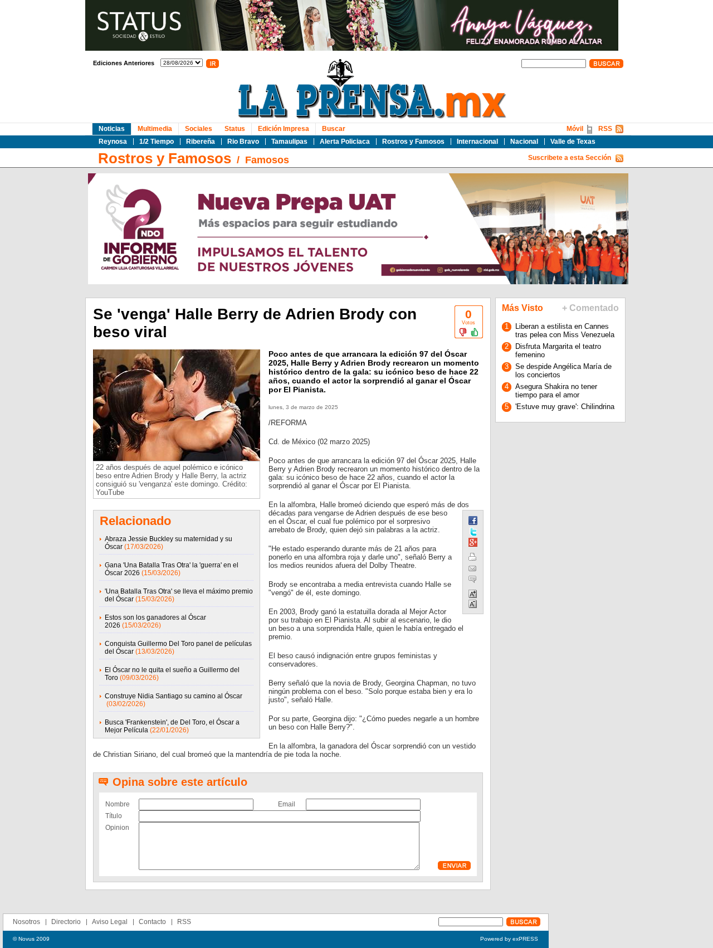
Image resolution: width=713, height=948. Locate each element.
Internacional (477, 141)
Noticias (112, 129)
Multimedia (155, 129)
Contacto (152, 922)
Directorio (66, 922)
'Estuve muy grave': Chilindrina (564, 406)
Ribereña (200, 141)
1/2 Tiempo (156, 141)
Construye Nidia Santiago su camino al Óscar (173, 696)
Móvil (575, 129)
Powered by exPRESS (509, 939)
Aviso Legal (110, 922)
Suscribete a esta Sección (569, 158)
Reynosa (113, 141)
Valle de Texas (572, 141)
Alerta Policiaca (345, 141)
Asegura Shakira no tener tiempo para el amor (556, 390)
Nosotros (26, 922)
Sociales (198, 129)
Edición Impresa (283, 129)
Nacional (524, 141)
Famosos (267, 160)
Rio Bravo (243, 141)
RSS (605, 129)
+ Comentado (590, 308)
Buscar (333, 129)
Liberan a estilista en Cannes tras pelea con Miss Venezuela (564, 330)
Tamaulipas (289, 141)
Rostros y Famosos (413, 141)
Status (234, 129)
